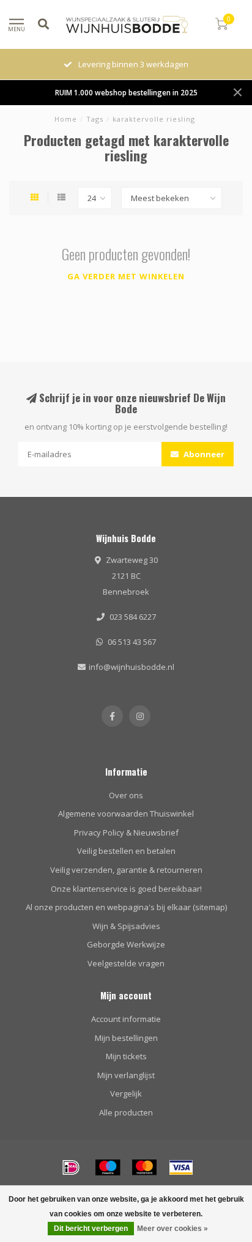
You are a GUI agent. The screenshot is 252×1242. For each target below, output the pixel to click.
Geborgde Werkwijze (126, 944)
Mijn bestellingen (126, 1037)
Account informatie (126, 1018)
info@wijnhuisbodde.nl (131, 666)
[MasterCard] (144, 1167)
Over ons (126, 795)
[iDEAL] (71, 1167)
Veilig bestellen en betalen (126, 850)
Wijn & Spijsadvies (126, 926)
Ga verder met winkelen (126, 276)
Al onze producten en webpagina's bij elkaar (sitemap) (126, 907)
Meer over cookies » (172, 1228)
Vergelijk (126, 1093)
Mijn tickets (126, 1056)
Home (65, 118)
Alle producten (126, 1112)
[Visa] (181, 1167)
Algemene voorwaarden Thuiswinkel (126, 813)
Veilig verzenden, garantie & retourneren (126, 869)
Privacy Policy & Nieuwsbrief (126, 832)
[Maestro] (107, 1167)
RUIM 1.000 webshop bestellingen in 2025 (126, 92)
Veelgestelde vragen (126, 963)
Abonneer (203, 454)
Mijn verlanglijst (126, 1075)
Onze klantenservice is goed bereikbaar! (126, 888)
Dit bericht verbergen (91, 1228)
